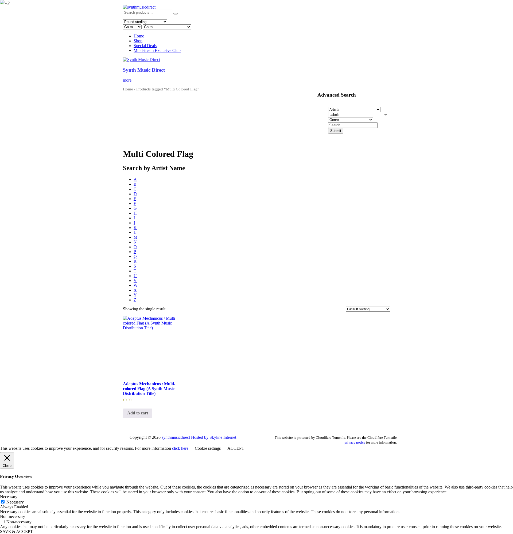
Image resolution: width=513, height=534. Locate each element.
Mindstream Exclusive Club (157, 50)
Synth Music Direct (144, 70)
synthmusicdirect (176, 437)
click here (180, 448)
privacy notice (354, 442)
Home (139, 36)
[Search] (175, 13)
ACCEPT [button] (235, 448)
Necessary (15, 502)
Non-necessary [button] (12, 516)
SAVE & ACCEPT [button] (16, 531)
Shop (138, 41)
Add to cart (137, 413)
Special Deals (145, 45)
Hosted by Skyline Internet (213, 437)
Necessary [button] (8, 496)
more (127, 80)
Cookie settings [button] (208, 448)
